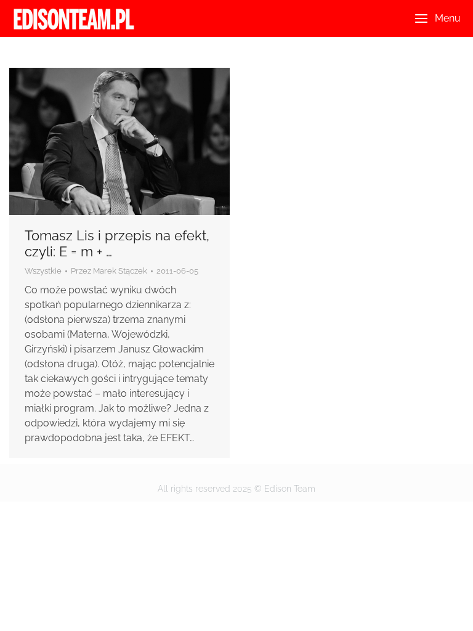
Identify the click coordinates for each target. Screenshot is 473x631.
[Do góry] (454, 612)
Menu (448, 18)
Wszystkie (43, 270)
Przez (109, 270)
